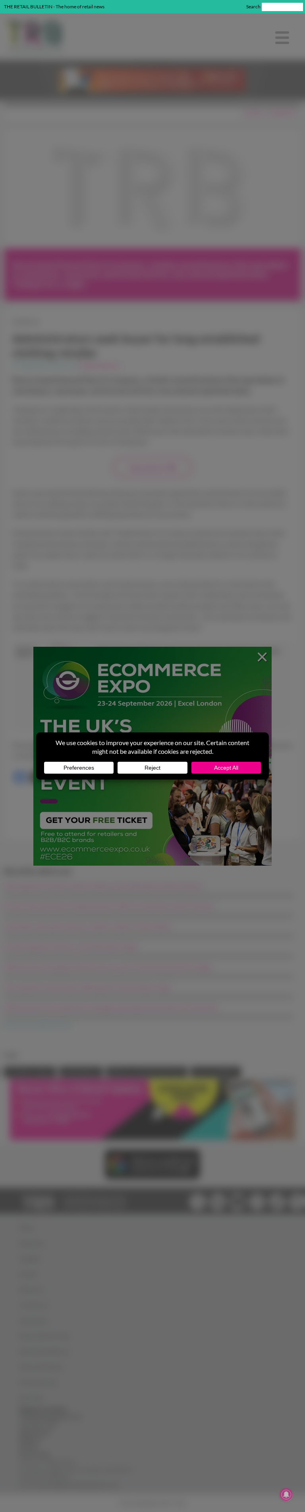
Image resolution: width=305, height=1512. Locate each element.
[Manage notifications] (286, 1494)
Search (253, 7)
